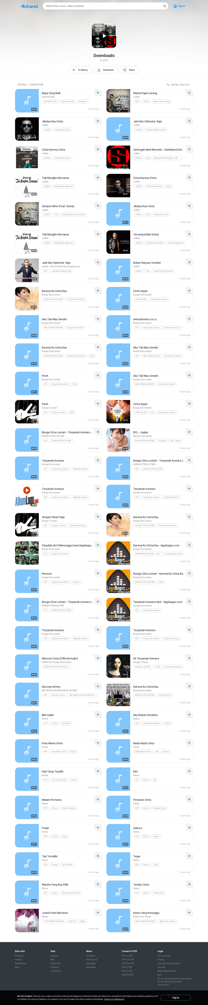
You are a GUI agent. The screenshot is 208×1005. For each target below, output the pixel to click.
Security (161, 967)
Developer (91, 967)
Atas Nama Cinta (59, 752)
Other (91, 356)
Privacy (160, 959)
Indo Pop (72, 921)
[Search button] (164, 6)
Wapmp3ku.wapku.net (64, 186)
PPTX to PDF (128, 959)
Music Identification (166, 971)
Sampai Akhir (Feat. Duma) (73, 215)
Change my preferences (114, 999)
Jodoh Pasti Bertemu (54, 921)
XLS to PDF (127, 967)
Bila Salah (66, 723)
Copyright (90, 963)
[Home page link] (29, 6)
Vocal (157, 667)
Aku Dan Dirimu (58, 695)
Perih (75, 384)
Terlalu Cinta (158, 893)
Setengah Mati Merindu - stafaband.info (168, 158)
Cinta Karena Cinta (62, 158)
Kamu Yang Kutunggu (145, 921)
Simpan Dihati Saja (78, 525)
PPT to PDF (127, 971)
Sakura (156, 836)
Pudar (64, 836)
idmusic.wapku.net (176, 243)
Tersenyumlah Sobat (154, 243)
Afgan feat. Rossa (167, 921)
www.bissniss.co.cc (172, 328)
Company (90, 956)
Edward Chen (50, 101)
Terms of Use (163, 956)
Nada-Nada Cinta (143, 752)
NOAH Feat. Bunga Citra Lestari (58, 667)
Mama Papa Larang (161, 101)
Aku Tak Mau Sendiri (53, 328)
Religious (83, 101)
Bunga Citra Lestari (53, 299)
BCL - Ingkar (176, 441)
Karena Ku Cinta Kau (76, 299)
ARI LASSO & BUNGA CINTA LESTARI (83, 695)
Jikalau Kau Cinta (62, 130)
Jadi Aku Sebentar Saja (155, 130)
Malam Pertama (68, 808)
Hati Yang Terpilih (59, 780)
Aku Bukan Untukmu (151, 723)
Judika (146, 101)
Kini (154, 780)
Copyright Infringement (168, 963)
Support (54, 956)
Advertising (91, 959)
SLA (159, 975)
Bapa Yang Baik (67, 101)
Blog (17, 967)
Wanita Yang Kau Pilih (71, 893)
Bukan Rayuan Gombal (163, 271)
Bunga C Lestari (58, 412)
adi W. (105, 60)
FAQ (53, 959)
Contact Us (56, 971)
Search (18, 959)
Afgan (82, 921)
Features (55, 967)
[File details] (27, 100)
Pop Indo (162, 441)
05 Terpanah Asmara (173, 667)
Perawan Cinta (159, 808)
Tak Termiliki (67, 865)
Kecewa (76, 582)
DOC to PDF (127, 956)
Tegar (155, 865)
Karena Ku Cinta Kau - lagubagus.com (149, 554)
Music (168, 186)
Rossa (54, 723)
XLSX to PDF (128, 975)
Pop (137, 101)
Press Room (21, 963)
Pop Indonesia (165, 695)
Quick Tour (56, 963)
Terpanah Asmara (80, 469)
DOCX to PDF (128, 963)
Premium (19, 956)
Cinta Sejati (141, 299)
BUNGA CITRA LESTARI (61, 441)
